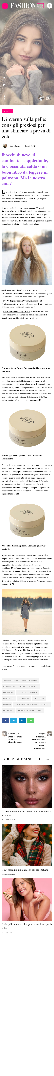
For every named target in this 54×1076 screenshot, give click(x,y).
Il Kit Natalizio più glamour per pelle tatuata (25, 869)
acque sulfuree (10, 680)
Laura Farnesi (15, 146)
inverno (7, 704)
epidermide (8, 692)
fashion (33, 692)
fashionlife (24, 698)
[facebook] (4, 90)
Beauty (7, 111)
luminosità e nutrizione (26, 704)
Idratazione (39, 698)
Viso (40, 710)
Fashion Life (9, 698)
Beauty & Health (29, 680)
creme (22, 686)
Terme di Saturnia (25, 710)
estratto (22, 692)
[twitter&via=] (4, 84)
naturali (45, 704)
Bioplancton (9, 686)
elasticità (34, 686)
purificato (8, 710)
